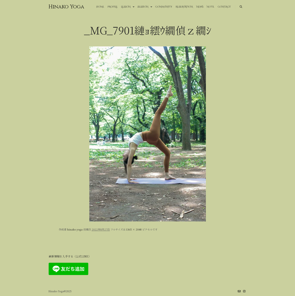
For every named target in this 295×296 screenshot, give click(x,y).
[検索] (241, 7)
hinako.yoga (75, 229)
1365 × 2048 (134, 229)
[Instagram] (244, 291)
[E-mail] (239, 291)
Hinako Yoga (65, 6)
